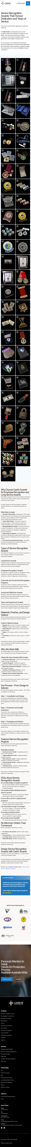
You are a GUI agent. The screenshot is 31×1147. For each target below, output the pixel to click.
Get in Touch (4, 1105)
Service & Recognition (6, 1030)
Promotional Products (6, 1025)
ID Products (4, 1028)
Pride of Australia (5, 1073)
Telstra (2, 1084)
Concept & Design (5, 1054)
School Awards (5, 1032)
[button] (7, 979)
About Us (3, 1094)
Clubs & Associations (6, 1035)
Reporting (3, 1061)
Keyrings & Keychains (6, 1018)
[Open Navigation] (28, 3)
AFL (2, 1070)
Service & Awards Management (8, 1051)
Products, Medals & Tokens (8, 1013)
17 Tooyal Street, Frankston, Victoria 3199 (11, 1125)
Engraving (3, 1056)
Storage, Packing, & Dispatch (8, 1058)
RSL (2, 1075)
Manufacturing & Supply (7, 1049)
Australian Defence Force (7, 1080)
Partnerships (5, 1068)
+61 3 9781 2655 (5, 1117)
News (2, 1099)
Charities (3, 1037)
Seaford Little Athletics (6, 1082)
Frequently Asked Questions (8, 1096)
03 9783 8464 (4, 1113)
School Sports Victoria (6, 1077)
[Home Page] (6, 3)
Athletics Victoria (5, 1087)
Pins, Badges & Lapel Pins (7, 1016)
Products (3, 1011)
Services (3, 1046)
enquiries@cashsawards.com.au (9, 1121)
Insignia (3, 1040)
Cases (2, 1023)
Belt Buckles (4, 1020)
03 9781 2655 (4, 1109)
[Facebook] (1, 1128)
